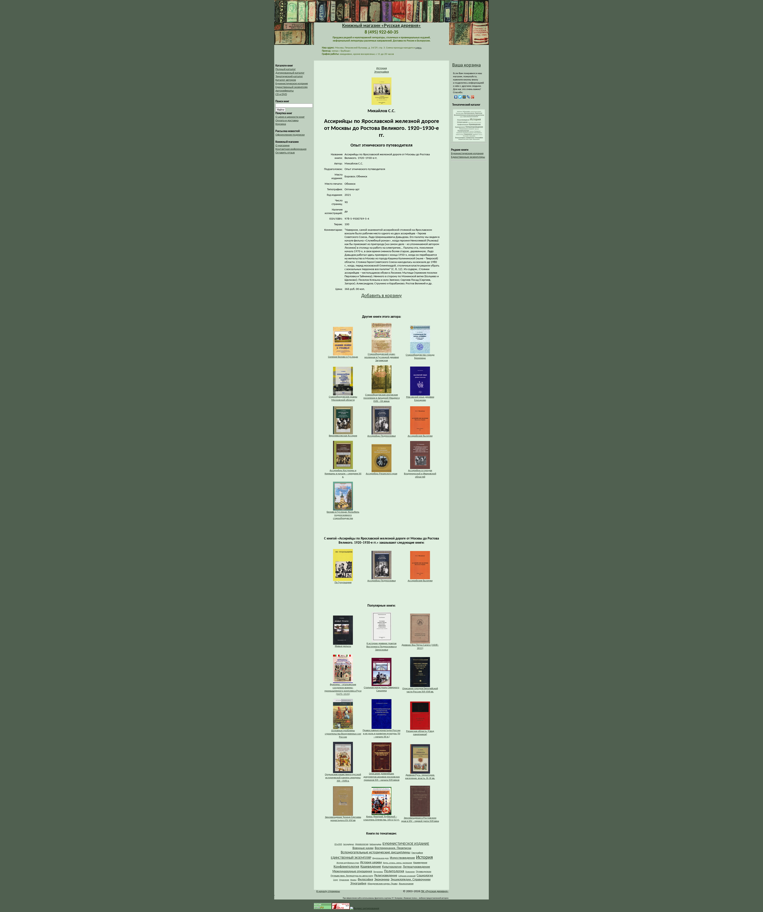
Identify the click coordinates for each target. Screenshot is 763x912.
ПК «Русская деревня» (434, 891)
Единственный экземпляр (291, 87)
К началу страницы (328, 891)
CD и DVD (281, 94)
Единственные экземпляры (468, 157)
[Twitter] (460, 96)
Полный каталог (285, 69)
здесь (418, 47)
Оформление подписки (290, 134)
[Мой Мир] (464, 96)
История (381, 68)
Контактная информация (290, 149)
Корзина (280, 124)
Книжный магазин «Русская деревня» (381, 25)
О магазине (282, 145)
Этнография (381, 71)
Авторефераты (284, 90)
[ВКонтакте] (456, 96)
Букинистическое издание (291, 83)
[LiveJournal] (468, 96)
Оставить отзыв (285, 152)
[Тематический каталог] (469, 140)
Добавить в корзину (381, 295)
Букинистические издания (467, 153)
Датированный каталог (289, 72)
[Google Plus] (473, 96)
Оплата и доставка (286, 120)
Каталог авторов (285, 80)
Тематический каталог (289, 76)
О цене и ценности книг (290, 117)
